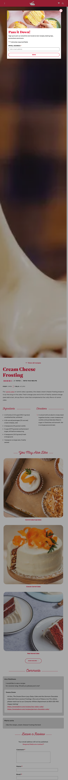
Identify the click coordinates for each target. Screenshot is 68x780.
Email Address (14, 46)
